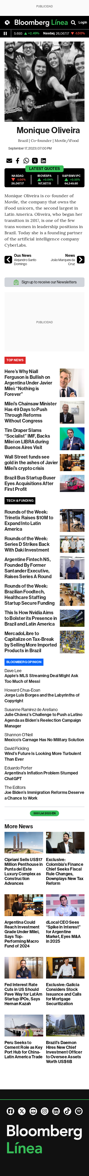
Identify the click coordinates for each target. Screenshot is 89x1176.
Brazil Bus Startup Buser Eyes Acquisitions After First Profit (30, 483)
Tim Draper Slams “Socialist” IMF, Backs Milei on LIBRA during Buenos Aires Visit (27, 438)
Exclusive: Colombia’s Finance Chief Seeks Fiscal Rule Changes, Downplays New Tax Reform (65, 871)
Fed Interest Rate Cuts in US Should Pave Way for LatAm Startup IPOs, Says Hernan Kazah (23, 994)
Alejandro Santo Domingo (25, 262)
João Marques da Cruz (63, 262)
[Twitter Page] (22, 1111)
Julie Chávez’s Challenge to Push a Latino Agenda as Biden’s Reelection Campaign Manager (44, 720)
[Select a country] (7, 22)
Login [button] (83, 22)
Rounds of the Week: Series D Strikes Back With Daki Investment (27, 544)
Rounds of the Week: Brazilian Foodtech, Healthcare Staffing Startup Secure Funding (30, 594)
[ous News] (8, 259)
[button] (9, 160)
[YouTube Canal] (33, 1111)
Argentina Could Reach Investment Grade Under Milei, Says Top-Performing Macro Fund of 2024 (22, 934)
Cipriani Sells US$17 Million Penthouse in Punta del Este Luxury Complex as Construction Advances (24, 871)
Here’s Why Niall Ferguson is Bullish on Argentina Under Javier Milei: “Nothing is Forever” (28, 383)
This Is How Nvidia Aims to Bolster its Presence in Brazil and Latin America (31, 618)
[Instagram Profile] (44, 1111)
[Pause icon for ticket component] (5, 33)
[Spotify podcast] (79, 1111)
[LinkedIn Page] (56, 1111)
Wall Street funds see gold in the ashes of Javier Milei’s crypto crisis (31, 462)
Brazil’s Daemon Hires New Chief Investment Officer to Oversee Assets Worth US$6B (64, 1052)
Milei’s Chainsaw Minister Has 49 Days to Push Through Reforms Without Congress (31, 412)
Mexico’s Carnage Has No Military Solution (44, 739)
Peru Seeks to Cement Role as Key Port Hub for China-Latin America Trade (24, 1049)
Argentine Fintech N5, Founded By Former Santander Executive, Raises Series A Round (28, 568)
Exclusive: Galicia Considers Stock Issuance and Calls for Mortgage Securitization (63, 994)
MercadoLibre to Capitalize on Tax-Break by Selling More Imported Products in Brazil (31, 642)
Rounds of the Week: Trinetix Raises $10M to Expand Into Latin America (29, 520)
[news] (80, 259)
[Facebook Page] (10, 1111)
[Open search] (73, 22)
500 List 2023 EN (44, 813)
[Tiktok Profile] (67, 1111)
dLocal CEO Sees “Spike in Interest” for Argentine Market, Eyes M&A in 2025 (63, 932)
